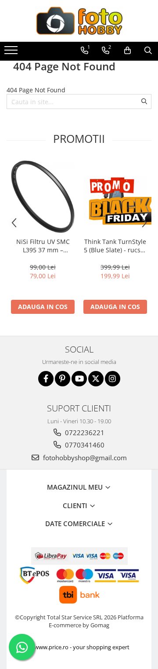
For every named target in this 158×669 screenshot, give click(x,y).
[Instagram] (112, 378)
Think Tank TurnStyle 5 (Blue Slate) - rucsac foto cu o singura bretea (115, 245)
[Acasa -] (79, 21)
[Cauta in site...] (148, 50)
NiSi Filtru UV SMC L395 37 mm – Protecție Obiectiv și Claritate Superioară (42, 245)
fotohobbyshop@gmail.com (84, 457)
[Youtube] (79, 378)
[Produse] (12, 52)
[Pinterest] (62, 378)
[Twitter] (96, 378)
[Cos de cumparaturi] (127, 50)
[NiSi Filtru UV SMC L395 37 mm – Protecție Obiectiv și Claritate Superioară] (43, 196)
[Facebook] (46, 378)
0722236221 (83, 432)
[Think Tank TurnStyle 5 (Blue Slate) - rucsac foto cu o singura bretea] (115, 196)
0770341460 (83, 444)
